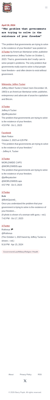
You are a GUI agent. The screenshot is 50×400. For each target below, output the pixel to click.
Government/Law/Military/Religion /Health (20, 252)
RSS (40, 374)
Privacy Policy (25, 374)
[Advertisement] (25, 281)
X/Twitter (6, 52)
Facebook (6, 133)
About (11, 374)
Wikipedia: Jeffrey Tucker (13, 84)
